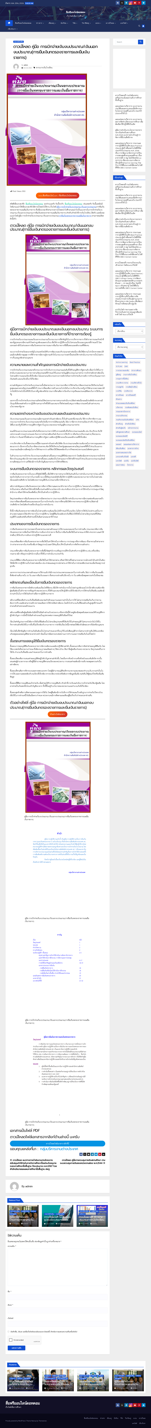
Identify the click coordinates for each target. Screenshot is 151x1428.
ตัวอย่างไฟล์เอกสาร (57, 714)
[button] (139, 26)
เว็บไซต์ (10, 1318)
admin (26, 65)
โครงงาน (130, 465)
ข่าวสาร (39, 23)
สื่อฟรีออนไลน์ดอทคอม (75, 12)
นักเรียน (64, 23)
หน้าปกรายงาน (133, 428)
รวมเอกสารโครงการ (123, 411)
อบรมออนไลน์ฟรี (121, 436)
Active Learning (121, 362)
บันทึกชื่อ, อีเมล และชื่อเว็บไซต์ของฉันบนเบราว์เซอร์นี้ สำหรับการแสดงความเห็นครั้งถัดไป (44, 1331)
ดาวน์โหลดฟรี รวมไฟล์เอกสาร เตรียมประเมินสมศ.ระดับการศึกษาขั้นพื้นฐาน (128, 97)
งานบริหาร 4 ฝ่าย (122, 383)
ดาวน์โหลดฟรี (131, 395)
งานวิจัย (119, 391)
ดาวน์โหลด (110, 23)
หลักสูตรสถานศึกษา (123, 432)
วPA (137, 420)
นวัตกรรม (119, 407)
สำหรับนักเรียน (130, 424)
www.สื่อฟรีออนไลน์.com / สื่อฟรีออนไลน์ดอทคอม (57, 195)
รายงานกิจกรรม (121, 416)
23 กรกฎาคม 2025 (53, 1388)
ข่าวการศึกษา (136, 370)
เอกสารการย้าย (133, 448)
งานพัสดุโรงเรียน (25, 1211)
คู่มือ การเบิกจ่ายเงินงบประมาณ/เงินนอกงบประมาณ (76, 207)
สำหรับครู (33, 1211)
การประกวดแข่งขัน (122, 370)
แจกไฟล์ (123, 23)
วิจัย (74, 23)
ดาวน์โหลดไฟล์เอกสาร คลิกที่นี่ (57, 1143)
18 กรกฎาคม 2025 (123, 1388)
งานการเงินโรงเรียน (18, 41)
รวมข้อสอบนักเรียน (131, 407)
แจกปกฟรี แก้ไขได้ (122, 457)
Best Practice (135, 362)
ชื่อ (9, 1291)
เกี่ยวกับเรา (12, 29)
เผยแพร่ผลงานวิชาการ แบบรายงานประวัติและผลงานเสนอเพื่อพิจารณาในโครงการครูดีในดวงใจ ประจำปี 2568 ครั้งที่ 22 (128, 110)
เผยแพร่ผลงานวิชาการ (131, 444)
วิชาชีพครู (86, 23)
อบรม (98, 23)
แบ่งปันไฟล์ (134, 461)
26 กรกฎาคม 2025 (18, 1388)
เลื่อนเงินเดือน (120, 448)
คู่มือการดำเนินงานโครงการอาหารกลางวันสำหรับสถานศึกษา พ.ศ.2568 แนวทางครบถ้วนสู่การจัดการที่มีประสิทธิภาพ (128, 134)
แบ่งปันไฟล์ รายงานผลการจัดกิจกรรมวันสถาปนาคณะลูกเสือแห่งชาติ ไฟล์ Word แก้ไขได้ (128, 312)
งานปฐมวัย (119, 387)
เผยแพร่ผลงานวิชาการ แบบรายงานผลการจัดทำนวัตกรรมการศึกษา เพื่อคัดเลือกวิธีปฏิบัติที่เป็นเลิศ (129, 121)
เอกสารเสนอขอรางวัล (123, 452)
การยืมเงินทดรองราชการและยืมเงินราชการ (75, 216)
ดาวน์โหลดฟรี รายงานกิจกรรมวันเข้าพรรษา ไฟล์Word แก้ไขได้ (128, 263)
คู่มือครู (118, 374)
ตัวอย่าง (119, 399)
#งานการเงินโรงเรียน (44, 67)
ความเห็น (12, 1246)
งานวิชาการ (82, 1214)
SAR (126, 366)
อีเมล (10, 1305)
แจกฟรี (133, 457)
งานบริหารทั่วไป (136, 383)
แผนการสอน (120, 465)
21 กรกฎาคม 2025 (87, 1388)
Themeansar (43, 1421)
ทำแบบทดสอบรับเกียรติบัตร (125, 403)
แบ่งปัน (126, 461)
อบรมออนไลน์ (137, 432)
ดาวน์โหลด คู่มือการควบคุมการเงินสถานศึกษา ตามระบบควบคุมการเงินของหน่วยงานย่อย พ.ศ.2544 (82, 1162)
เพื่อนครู (52, 23)
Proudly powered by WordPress (16, 1421)
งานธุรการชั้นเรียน (122, 379)
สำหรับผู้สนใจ (13, 1214)
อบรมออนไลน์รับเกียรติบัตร (125, 440)
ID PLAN (119, 366)
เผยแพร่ (118, 444)
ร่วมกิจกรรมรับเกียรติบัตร (124, 420)
